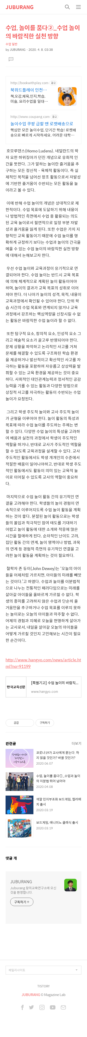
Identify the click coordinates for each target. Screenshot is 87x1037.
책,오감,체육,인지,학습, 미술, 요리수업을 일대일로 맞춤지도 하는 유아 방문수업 (29, 98)
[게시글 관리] (29, 722)
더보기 (76, 743)
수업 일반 (11, 43)
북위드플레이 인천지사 (28, 90)
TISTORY (43, 986)
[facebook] (22, 1008)
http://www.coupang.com (30, 117)
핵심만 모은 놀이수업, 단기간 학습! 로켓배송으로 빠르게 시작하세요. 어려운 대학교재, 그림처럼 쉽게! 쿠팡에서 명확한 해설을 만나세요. (43, 132)
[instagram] (42, 1008)
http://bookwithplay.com (29, 83)
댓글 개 (11, 858)
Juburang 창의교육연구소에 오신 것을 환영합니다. (33, 890)
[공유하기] (23, 722)
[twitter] (31, 1008)
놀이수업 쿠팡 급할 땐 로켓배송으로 (41, 124)
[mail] (63, 1008)
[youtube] (52, 1008)
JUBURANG (20, 7)
